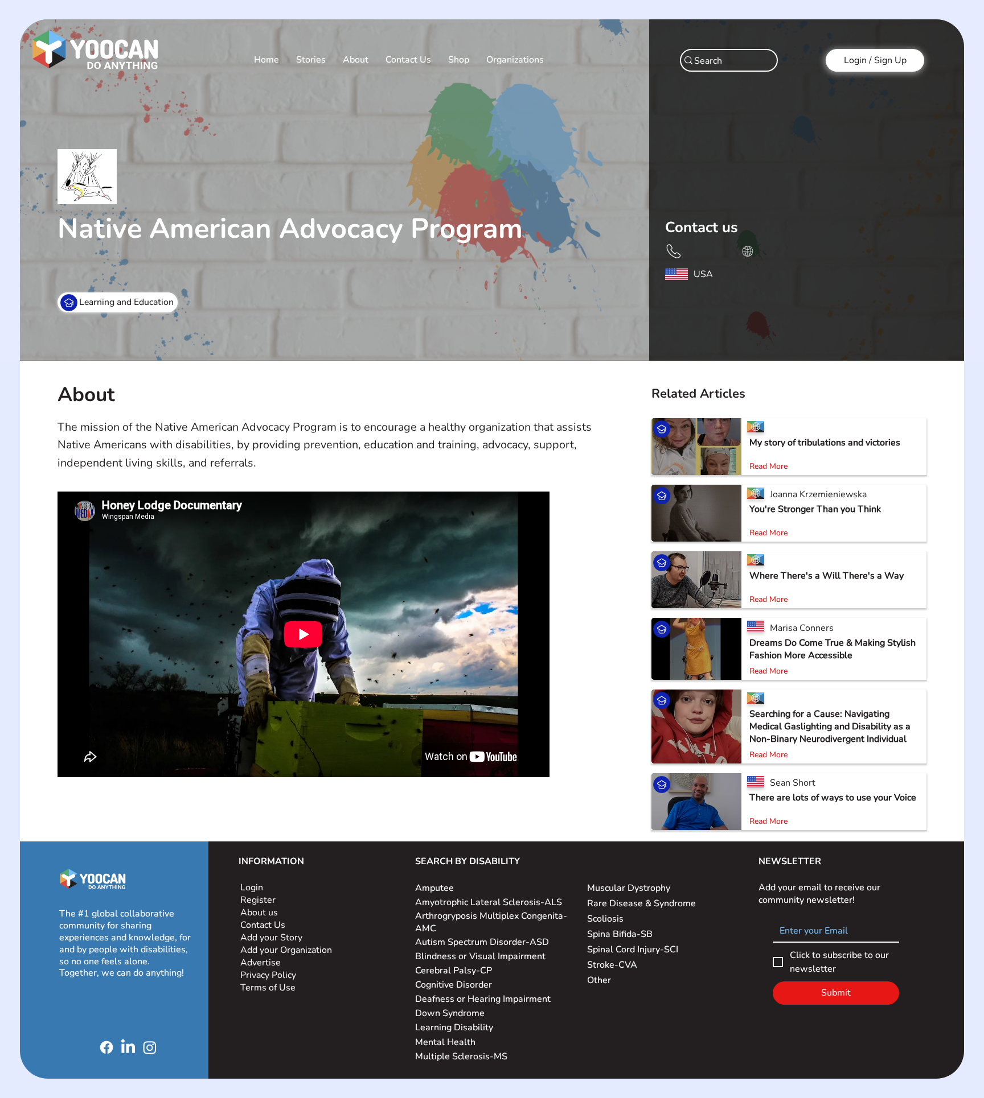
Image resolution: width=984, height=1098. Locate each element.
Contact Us (262, 925)
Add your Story (272, 937)
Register (258, 900)
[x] (673, 250)
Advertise (260, 962)
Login (251, 887)
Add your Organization (286, 950)
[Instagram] (149, 1047)
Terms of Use (269, 987)
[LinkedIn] (128, 1047)
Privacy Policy (269, 975)
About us (259, 912)
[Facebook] (106, 1047)
